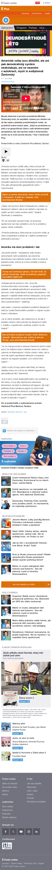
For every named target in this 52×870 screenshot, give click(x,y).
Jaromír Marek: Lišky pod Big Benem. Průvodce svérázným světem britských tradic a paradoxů (31, 522)
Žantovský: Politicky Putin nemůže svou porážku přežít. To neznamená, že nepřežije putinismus (30, 503)
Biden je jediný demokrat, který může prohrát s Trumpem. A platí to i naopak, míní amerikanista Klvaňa (25, 197)
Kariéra (30, 794)
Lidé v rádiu (32, 791)
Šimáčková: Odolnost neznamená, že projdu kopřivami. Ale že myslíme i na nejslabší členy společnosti (31, 635)
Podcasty (6, 814)
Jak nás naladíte (34, 783)
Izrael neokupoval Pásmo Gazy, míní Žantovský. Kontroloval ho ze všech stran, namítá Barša (30, 480)
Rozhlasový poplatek (36, 802)
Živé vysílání (9, 456)
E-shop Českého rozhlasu (17, 647)
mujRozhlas (6, 439)
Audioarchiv (37, 13)
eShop (5, 794)
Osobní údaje (16, 863)
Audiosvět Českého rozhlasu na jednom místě (19, 468)
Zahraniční (7, 27)
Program (25, 13)
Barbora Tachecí (15, 412)
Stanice (5, 791)
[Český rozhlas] (9, 3)
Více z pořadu (10, 592)
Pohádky (7, 451)
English (41, 863)
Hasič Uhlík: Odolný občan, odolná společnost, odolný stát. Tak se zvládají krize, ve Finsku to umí (29, 534)
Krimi (22, 446)
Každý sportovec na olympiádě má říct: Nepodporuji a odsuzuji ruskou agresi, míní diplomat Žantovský (30, 492)
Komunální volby (9, 787)
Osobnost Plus (7, 81)
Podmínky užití (30, 863)
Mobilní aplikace (9, 817)
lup (25, 412)
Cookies (5, 863)
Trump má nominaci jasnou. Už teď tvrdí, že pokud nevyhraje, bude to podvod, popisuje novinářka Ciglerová (24, 274)
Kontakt (30, 798)
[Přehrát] (5, 152)
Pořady (33, 27)
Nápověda (31, 787)
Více (43, 27)
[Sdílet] (8, 160)
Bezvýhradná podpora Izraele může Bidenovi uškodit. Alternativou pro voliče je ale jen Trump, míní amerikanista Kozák (25, 337)
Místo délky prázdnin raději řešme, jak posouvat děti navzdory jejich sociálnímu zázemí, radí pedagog (31, 623)
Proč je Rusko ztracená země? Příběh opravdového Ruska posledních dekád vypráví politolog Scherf (31, 557)
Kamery (48, 13)
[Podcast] (3, 160)
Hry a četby (8, 446)
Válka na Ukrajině (9, 783)
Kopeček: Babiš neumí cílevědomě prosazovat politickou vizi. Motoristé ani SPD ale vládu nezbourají (30, 599)
